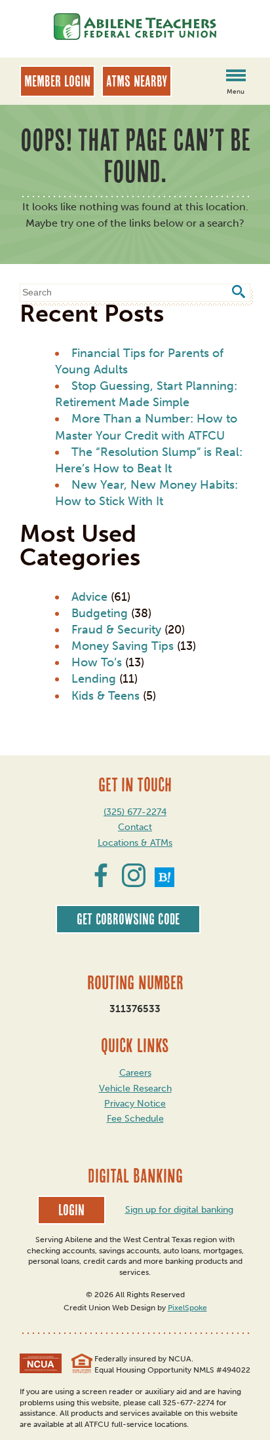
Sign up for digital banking (179, 1209)
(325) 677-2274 (135, 812)
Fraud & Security (116, 629)
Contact (135, 827)
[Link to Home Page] (135, 29)
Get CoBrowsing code (128, 919)
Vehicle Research (135, 1088)
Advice (89, 597)
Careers (135, 1072)
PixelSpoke (187, 1307)
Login (71, 1210)
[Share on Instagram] (133, 883)
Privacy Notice (135, 1103)
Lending (93, 679)
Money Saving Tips (122, 646)
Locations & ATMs (135, 842)
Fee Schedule (135, 1118)
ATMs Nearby (136, 81)
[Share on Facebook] (101, 883)
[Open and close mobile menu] (235, 76)
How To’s (96, 662)
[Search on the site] (238, 293)
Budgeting (99, 613)
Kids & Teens (105, 696)
